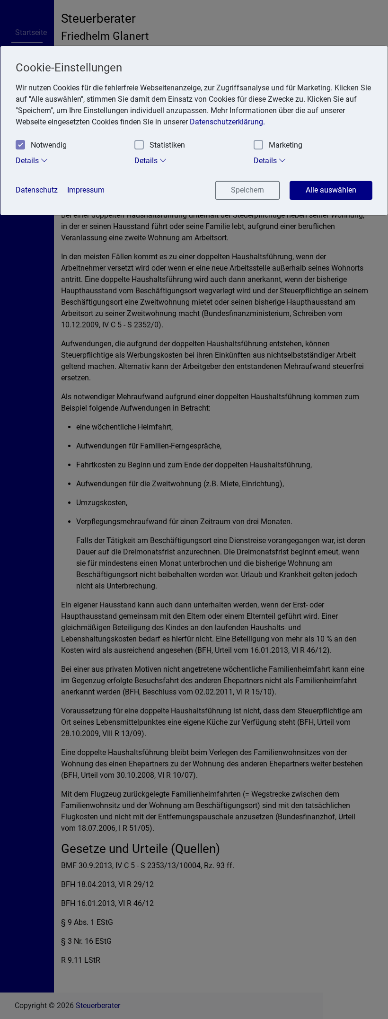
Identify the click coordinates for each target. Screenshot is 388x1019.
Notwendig (49, 145)
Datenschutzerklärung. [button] (227, 121)
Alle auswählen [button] (331, 189)
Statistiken (167, 145)
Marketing (285, 145)
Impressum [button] (86, 189)
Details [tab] (28, 160)
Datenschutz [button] (37, 189)
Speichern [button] (247, 189)
